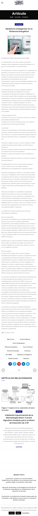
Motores (17, 17)
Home (11, 17)
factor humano (28, 347)
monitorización (13, 358)
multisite (26, 358)
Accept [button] (12, 513)
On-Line (19, 411)
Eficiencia (25, 17)
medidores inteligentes (24, 354)
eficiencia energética (11, 347)
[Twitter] (14, 364)
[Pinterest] (19, 364)
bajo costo (10, 339)
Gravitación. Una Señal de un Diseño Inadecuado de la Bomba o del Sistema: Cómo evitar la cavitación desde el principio (19, 498)
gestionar (27, 351)
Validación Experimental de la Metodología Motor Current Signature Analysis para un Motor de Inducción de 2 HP (19, 419)
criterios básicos (25, 339)
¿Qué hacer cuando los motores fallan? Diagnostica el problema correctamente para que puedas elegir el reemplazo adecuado (19, 480)
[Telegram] (28, 364)
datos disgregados (19, 343)
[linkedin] (23, 364)
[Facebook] (10, 364)
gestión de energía (13, 351)
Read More (25, 513)
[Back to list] (19, 370)
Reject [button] (18, 513)
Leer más (19, 447)
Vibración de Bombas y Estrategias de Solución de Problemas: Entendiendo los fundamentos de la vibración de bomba (19, 489)
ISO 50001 (9, 354)
